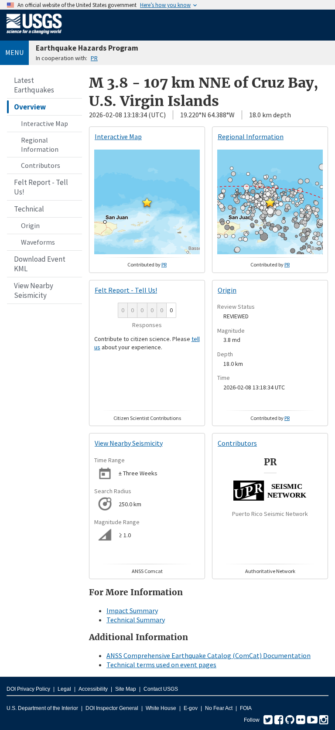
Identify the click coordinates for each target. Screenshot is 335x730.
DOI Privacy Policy (28, 689)
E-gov (191, 708)
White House (161, 708)
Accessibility (93, 689)
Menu (14, 52)
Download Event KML (39, 263)
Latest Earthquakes (34, 85)
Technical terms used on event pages (161, 664)
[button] (147, 202)
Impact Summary (132, 610)
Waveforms (38, 242)
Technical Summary (135, 619)
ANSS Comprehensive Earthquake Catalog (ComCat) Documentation (208, 655)
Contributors (40, 165)
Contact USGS (161, 689)
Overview (30, 107)
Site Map (125, 689)
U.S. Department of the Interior (42, 708)
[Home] (34, 35)
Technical (29, 209)
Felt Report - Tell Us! (41, 187)
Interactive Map (44, 123)
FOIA (246, 708)
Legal (64, 689)
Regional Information (39, 145)
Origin (30, 225)
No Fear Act (218, 708)
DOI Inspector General (111, 708)
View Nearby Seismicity (33, 290)
